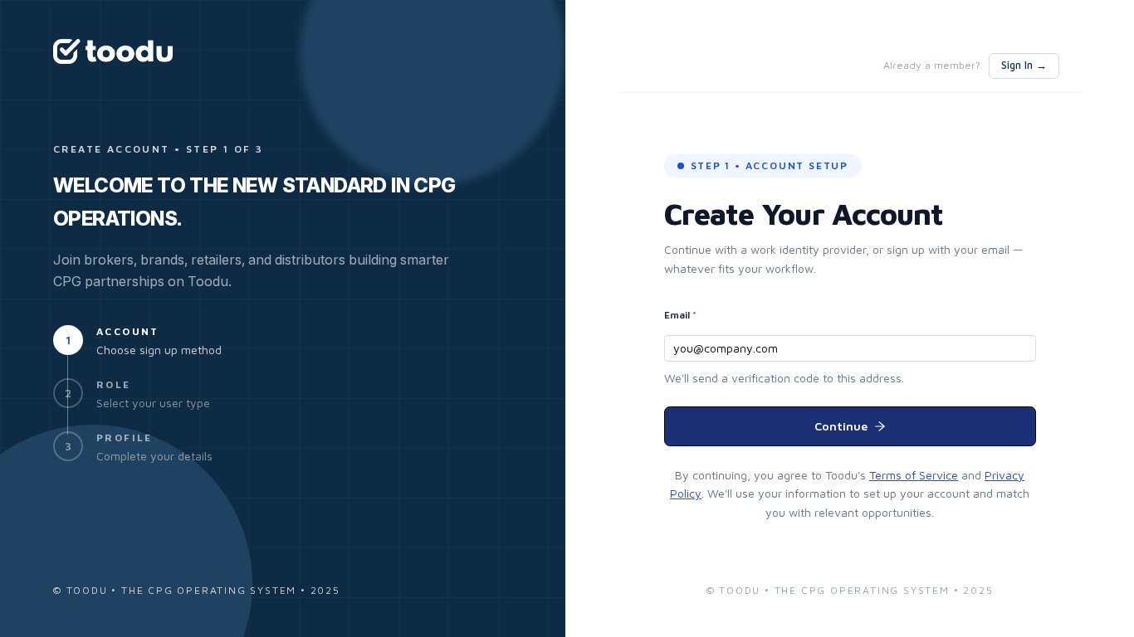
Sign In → (1024, 65)
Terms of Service (913, 475)
